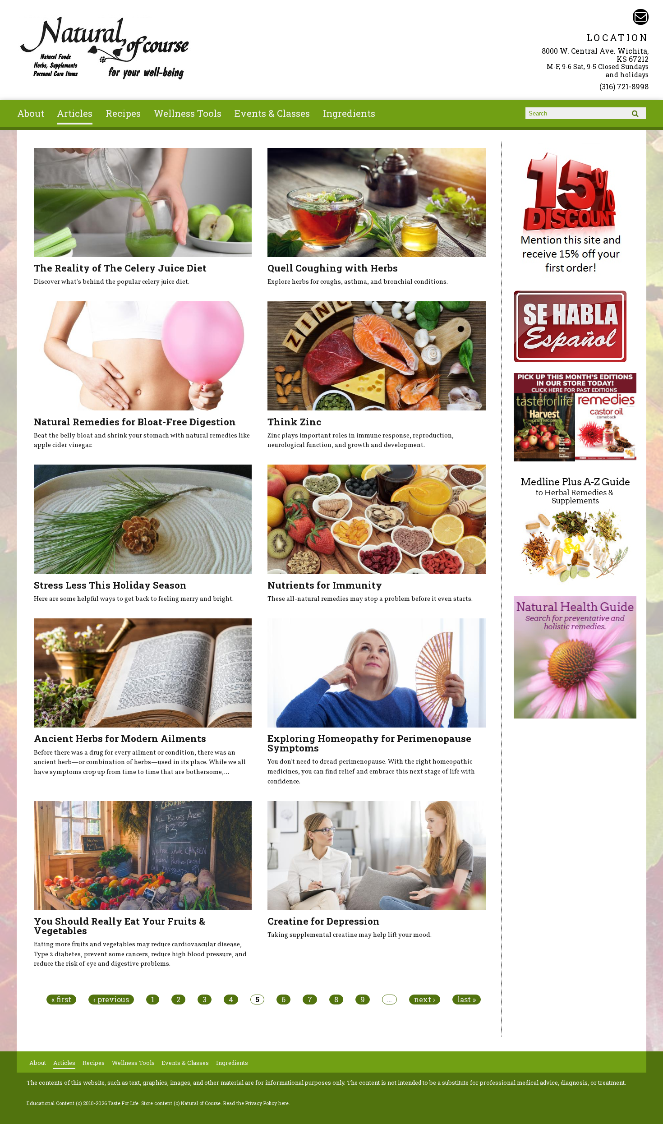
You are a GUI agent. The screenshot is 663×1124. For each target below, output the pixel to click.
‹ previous (111, 999)
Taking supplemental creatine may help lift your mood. (349, 935)
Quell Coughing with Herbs (332, 268)
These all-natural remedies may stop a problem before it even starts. (370, 598)
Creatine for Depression (323, 921)
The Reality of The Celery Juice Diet (120, 268)
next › (424, 999)
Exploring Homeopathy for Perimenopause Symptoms (369, 743)
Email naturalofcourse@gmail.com (641, 17)
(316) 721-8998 (624, 86)
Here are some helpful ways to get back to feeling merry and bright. (134, 598)
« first (61, 999)
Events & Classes (272, 113)
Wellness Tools (187, 113)
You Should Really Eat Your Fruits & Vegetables (119, 926)
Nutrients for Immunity (324, 585)
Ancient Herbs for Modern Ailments (120, 738)
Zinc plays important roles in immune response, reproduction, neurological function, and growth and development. (360, 440)
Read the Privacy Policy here (256, 1103)
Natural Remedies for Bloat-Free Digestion (135, 421)
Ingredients (349, 113)
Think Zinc (294, 421)
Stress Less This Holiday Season (110, 585)
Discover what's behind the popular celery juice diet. (111, 281)
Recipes (123, 113)
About (30, 113)
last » (466, 999)
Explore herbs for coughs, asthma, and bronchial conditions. (357, 281)
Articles (74, 113)
